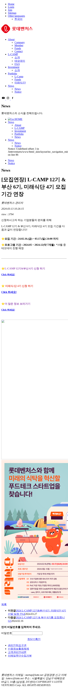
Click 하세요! (8, 274)
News (11, 85)
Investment (13, 67)
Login (11, 7)
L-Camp (19, 76)
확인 (38, 639)
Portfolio (12, 73)
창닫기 (31, 639)
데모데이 (20, 60)
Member (19, 45)
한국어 (18, 19)
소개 (17, 57)
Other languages (16, 15)
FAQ (17, 64)
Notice (18, 91)
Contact (19, 51)
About (11, 39)
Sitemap (12, 13)
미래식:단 (20, 82)
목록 (4, 604)
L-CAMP (13, 54)
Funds (18, 48)
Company (20, 42)
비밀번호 (6, 633)
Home (11, 4)
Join (10, 10)
